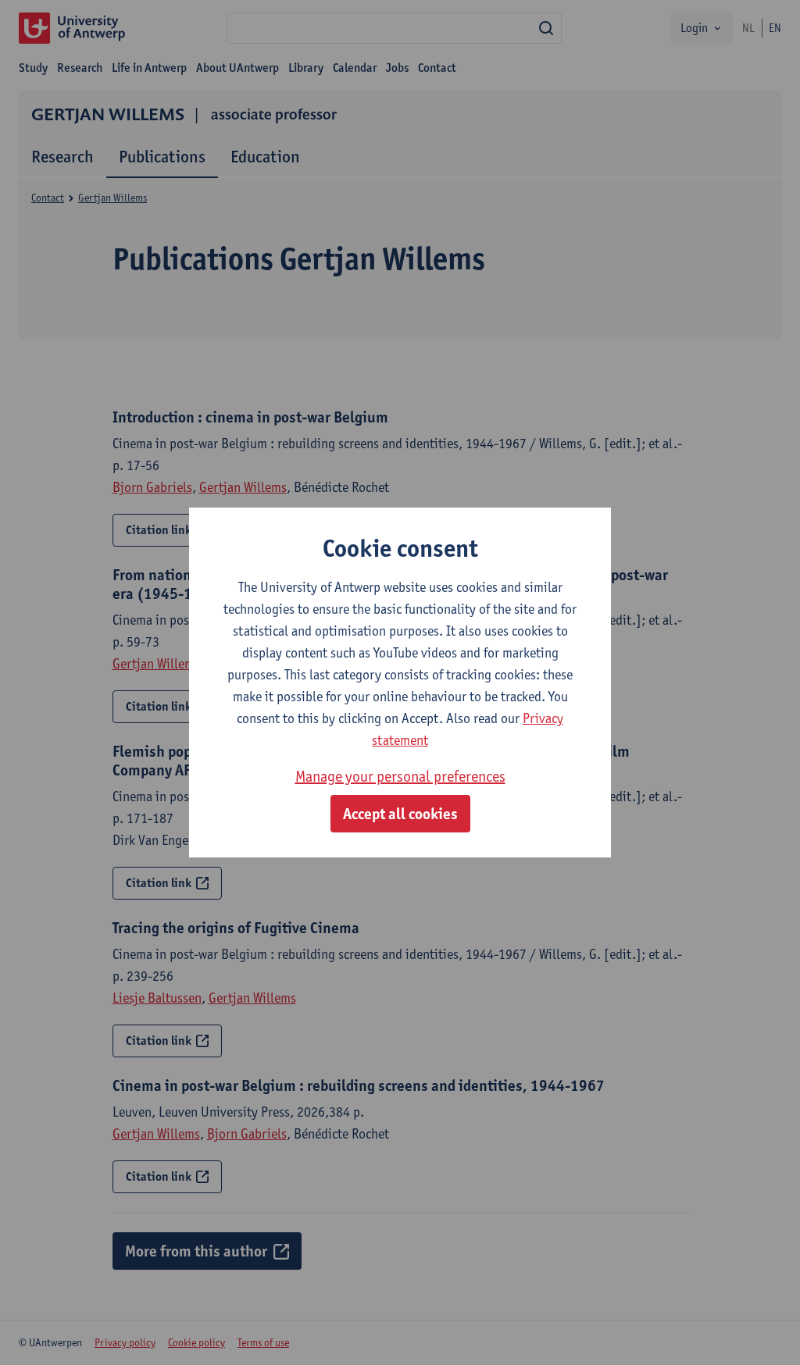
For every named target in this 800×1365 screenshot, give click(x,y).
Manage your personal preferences (400, 776)
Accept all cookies (400, 813)
